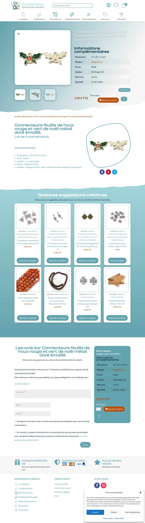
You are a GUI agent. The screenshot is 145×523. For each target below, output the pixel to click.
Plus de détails (124, 90)
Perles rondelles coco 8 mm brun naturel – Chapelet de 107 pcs (58, 301)
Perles (66, 294)
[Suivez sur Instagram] (103, 485)
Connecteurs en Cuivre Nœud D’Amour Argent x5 (57, 246)
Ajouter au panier (109, 100)
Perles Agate (32, 294)
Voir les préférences (132, 512)
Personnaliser (117, 260)
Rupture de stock (117, 318)
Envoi (85, 444)
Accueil (17, 116)
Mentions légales (108, 518)
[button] (140, 492)
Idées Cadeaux (27, 116)
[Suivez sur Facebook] (97, 485)
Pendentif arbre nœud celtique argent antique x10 (87, 303)
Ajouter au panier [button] (27, 260)
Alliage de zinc (97, 62)
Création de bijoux (28, 234)
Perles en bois (59, 294)
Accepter (95, 512)
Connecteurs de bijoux (60, 237)
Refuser (114, 512)
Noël (36, 116)
